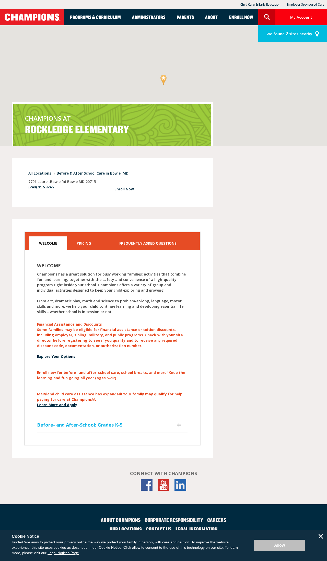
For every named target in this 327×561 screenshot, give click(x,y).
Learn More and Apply (57, 404)
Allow (279, 545)
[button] (164, 80)
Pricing (84, 243)
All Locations (39, 173)
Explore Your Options (56, 356)
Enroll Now (241, 17)
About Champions (121, 519)
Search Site (266, 17)
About (211, 17)
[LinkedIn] (180, 485)
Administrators (148, 17)
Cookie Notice (110, 547)
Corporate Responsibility (174, 519)
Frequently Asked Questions (148, 243)
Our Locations (126, 529)
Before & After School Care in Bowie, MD (93, 173)
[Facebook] (147, 485)
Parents (185, 17)
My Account (301, 17)
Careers (216, 519)
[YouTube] (163, 485)
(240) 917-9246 (41, 187)
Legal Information (197, 529)
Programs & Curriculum (95, 17)
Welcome (48, 243)
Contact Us (158, 529)
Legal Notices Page (63, 553)
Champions (32, 17)
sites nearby (289, 33)
